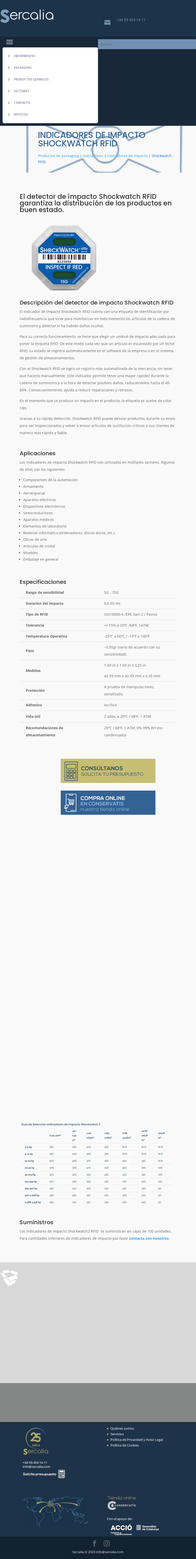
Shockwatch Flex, (127, 1307)
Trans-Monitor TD (60, 1322)
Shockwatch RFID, (91, 1307)
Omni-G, (88, 1314)
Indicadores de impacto (127, 155)
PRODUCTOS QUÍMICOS (31, 79)
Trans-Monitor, (137, 1314)
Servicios (117, 1434)
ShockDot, (119, 1299)
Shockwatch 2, (57, 1307)
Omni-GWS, (110, 1314)
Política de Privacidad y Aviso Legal (137, 1439)
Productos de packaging (58, 155)
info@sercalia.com (36, 1466)
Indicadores (93, 155)
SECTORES (21, 91)
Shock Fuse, (67, 1314)
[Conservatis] (122, 1511)
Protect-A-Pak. (97, 1322)
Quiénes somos (122, 1428)
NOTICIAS (21, 114)
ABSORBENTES (24, 56)
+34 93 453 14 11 (131, 19)
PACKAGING (23, 67)
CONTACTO (22, 103)
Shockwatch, (143, 1299)
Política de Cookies (125, 1445)
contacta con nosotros (149, 1238)
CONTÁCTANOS (57, 1394)
